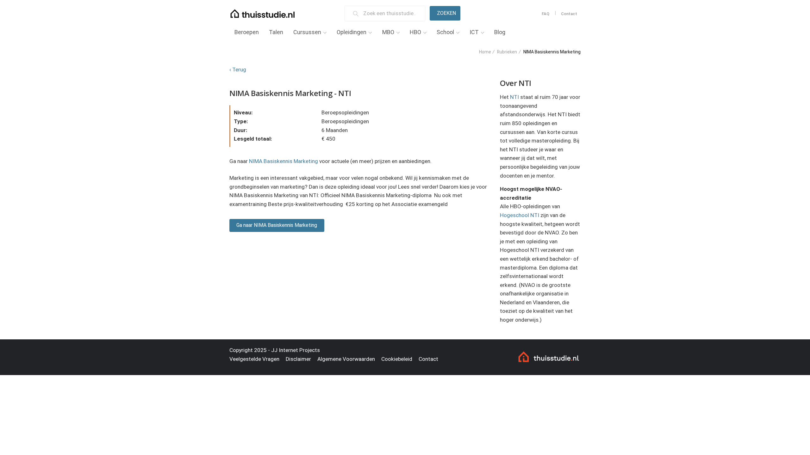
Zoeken (446, 13)
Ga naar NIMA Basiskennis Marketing (276, 225)
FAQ (545, 13)
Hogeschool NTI (519, 215)
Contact (569, 13)
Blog (499, 32)
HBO (415, 32)
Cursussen (307, 32)
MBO (388, 32)
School (445, 32)
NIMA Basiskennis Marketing (283, 161)
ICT (474, 32)
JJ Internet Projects (295, 350)
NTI (514, 97)
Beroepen (246, 32)
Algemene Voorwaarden (346, 359)
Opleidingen (351, 32)
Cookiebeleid (396, 359)
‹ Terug (237, 69)
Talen (276, 32)
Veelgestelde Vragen (254, 359)
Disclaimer (298, 359)
